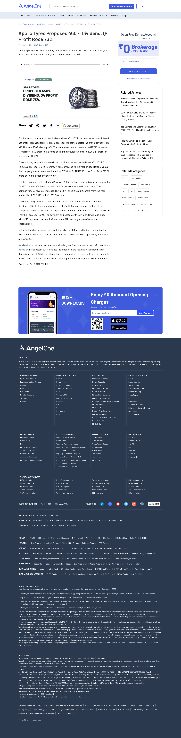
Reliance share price (135, 480)
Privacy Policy (63, 697)
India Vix (133, 538)
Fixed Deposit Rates (114, 520)
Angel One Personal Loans (69, 709)
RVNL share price (62, 486)
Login (142, 6)
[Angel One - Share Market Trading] (30, 6)
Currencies (60, 408)
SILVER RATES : (24, 558)
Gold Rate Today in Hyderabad (116, 553)
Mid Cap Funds (122, 574)
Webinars (23, 398)
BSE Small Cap (121, 538)
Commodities (136, 178)
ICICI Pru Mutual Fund (122, 569)
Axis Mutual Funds (84, 569)
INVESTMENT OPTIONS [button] (66, 376)
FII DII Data (96, 460)
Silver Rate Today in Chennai (100, 558)
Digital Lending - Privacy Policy (44, 709)
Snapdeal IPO (133, 457)
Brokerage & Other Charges (30, 382)
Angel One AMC (42, 515)
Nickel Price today (97, 564)
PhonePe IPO (133, 454)
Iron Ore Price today (116, 564)
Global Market (145, 185)
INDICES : (22, 538)
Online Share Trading (136, 388)
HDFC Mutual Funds (103, 569)
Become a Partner (98, 15)
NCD (58, 414)
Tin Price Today (133, 564)
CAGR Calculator (98, 392)
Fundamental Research (28, 447)
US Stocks (60, 401)
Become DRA (61, 441)
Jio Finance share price (137, 490)
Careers (23, 401)
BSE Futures (104, 543)
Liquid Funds (64, 574)
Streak (53, 525)
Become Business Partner (65, 437)
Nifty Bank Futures (51, 543)
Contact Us (24, 388)
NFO (58, 392)
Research (125, 211)
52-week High (97, 447)
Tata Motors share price (29, 490)
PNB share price (98, 486)
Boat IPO (131, 447)
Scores (87, 705)
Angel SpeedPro (68, 520)
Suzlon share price (27, 483)
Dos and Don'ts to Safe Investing (69, 705)
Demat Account (134, 382)
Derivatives (132, 401)
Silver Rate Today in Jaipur (125, 558)
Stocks (59, 379)
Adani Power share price (101, 483)
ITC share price (133, 486)
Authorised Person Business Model (69, 457)
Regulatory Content (46, 705)
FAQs (141, 705)
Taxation (150, 211)
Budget (125, 178)
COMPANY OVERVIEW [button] (29, 376)
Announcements (98, 441)
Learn (61, 15)
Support (125, 15)
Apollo (21, 249)
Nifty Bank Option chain (57, 548)
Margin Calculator (99, 382)
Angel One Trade (53, 520)
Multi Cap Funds (137, 574)
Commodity (60, 411)
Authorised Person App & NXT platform (71, 460)
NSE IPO (131, 437)
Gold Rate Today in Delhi (67, 553)
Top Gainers (96, 454)
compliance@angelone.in (79, 683)
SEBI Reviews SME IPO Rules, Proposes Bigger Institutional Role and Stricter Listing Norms (139, 116)
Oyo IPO (131, 444)
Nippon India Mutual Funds (145, 569)
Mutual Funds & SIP (45, 15)
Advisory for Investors (106, 709)
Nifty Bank (42, 538)
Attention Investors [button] (28, 586)
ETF (57, 404)
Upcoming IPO (61, 395)
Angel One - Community (29, 457)
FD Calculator (97, 404)
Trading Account (134, 385)
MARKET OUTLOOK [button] (100, 434)
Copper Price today (42, 564)
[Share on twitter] (44, 125)
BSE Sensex (108, 538)
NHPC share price (62, 483)
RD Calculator (97, 408)
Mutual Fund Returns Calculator (104, 417)
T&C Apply (150, 705)
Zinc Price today (80, 564)
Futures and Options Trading (139, 408)
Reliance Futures (89, 543)
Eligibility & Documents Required (68, 454)
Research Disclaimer (26, 705)
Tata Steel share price (100, 480)
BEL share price (98, 493)
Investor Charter (88, 709)
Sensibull (34, 525)
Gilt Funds (109, 574)
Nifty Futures (35, 543)
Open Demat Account (121, 6)
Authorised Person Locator (66, 466)
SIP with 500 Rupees (64, 388)
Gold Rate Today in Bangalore (143, 553)
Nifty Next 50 (77, 538)
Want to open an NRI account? (139, 78)
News (70, 15)
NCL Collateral (123, 709)
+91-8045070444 (59, 688)
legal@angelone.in (82, 691)
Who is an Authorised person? (67, 444)
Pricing (114, 15)
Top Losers (96, 457)
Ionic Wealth (55, 515)
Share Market (138, 211)
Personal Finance (128, 204)
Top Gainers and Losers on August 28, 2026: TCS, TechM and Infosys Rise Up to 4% (140, 130)
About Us (23, 385)
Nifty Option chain (37, 548)
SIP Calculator (97, 385)
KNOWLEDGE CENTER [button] (137, 376)
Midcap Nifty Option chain (80, 548)
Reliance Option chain (103, 548)
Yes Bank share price (27, 493)
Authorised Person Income (66, 450)
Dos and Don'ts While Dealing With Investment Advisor (115, 705)
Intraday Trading (134, 392)
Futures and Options (64, 398)
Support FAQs (62, 504)
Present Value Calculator (101, 411)
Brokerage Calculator (100, 379)
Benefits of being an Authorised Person (71, 447)
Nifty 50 (32, 538)
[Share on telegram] (30, 125)
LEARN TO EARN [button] (27, 434)
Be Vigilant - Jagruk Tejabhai (31, 460)
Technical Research (27, 450)
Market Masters (143, 191)
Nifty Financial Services (59, 538)
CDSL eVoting (137, 709)
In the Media (24, 392)
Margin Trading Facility (85, 520)
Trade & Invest (25, 15)
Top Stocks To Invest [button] (30, 477)
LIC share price (134, 493)
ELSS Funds (52, 574)
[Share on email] (58, 125)
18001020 (47, 504)
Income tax (132, 411)
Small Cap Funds (79, 574)
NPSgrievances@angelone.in (29, 686)
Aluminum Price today (62, 564)
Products (81, 15)
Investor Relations (27, 395)
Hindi (124, 191)
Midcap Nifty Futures (70, 543)
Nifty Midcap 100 (93, 538)
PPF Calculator (98, 421)
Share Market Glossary (100, 444)
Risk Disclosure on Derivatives (42, 713)
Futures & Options (129, 185)
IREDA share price (26, 486)
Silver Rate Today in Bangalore (74, 558)
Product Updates (145, 204)
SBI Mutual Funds (68, 569)
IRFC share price (26, 480)
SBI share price (61, 490)
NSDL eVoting (151, 709)
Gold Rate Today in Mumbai (43, 553)
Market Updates (128, 198)
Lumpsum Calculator (100, 388)
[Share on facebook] (51, 125)
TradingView (71, 525)
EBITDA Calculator (99, 414)
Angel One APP (38, 520)
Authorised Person (135, 414)
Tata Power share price (65, 493)
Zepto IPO (132, 450)
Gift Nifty (144, 538)
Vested (61, 525)
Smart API (100, 520)
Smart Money (25, 441)
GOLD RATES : (24, 553)
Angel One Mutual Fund (49, 569)
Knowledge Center (27, 437)
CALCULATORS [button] (98, 376)
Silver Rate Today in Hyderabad (46, 558)
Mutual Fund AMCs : (27, 569)
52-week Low (97, 450)
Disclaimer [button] (23, 655)
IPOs (131, 191)
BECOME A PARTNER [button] (65, 434)
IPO (129, 398)
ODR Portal (22, 713)
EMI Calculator (97, 424)
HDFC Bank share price (64, 480)
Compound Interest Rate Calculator (105, 401)
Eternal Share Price (99, 490)
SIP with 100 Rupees (63, 385)
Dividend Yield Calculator (101, 395)
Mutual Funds (143, 198)
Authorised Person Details (66, 463)
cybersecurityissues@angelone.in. (88, 688)
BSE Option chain (122, 548)
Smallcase (44, 525)
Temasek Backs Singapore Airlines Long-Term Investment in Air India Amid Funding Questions (140, 102)
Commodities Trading (136, 404)
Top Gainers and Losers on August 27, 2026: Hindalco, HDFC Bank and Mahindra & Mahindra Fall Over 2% (138, 154)
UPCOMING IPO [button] (134, 434)
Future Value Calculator (101, 398)
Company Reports (27, 454)
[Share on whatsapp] (37, 125)
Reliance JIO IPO (134, 441)
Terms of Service (78, 697)
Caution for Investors (65, 713)
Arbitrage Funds (95, 574)
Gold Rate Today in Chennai (90, 553)
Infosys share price (135, 483)
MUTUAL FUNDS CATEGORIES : (31, 574)
